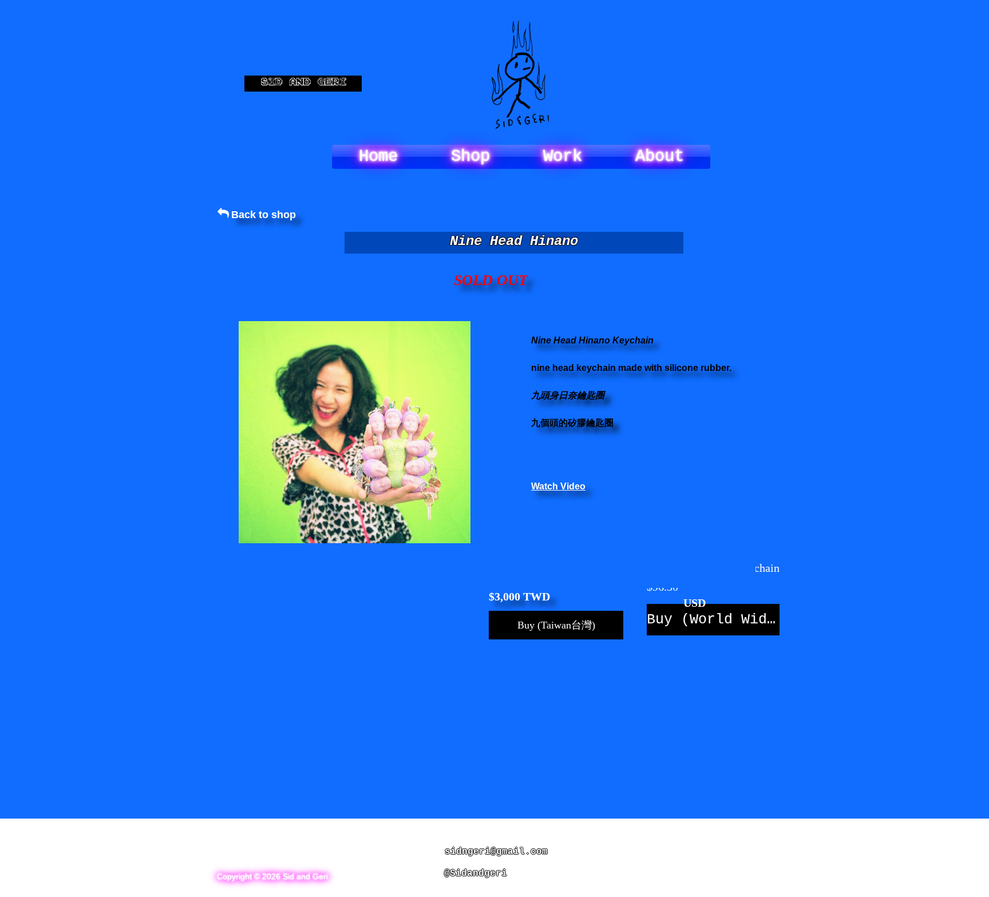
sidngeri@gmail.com (496, 852)
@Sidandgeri (475, 873)
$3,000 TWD (519, 596)
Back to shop (263, 214)
